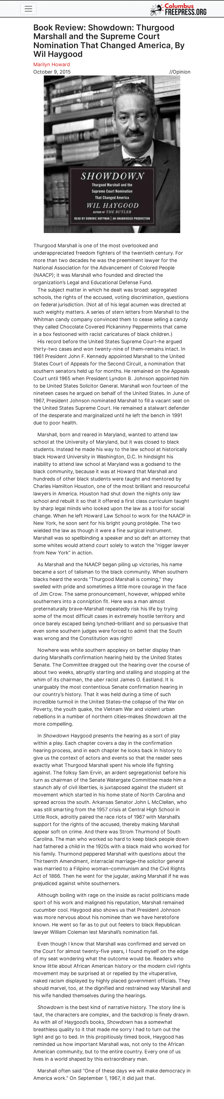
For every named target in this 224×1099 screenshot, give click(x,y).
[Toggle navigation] (28, 9)
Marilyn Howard (51, 64)
